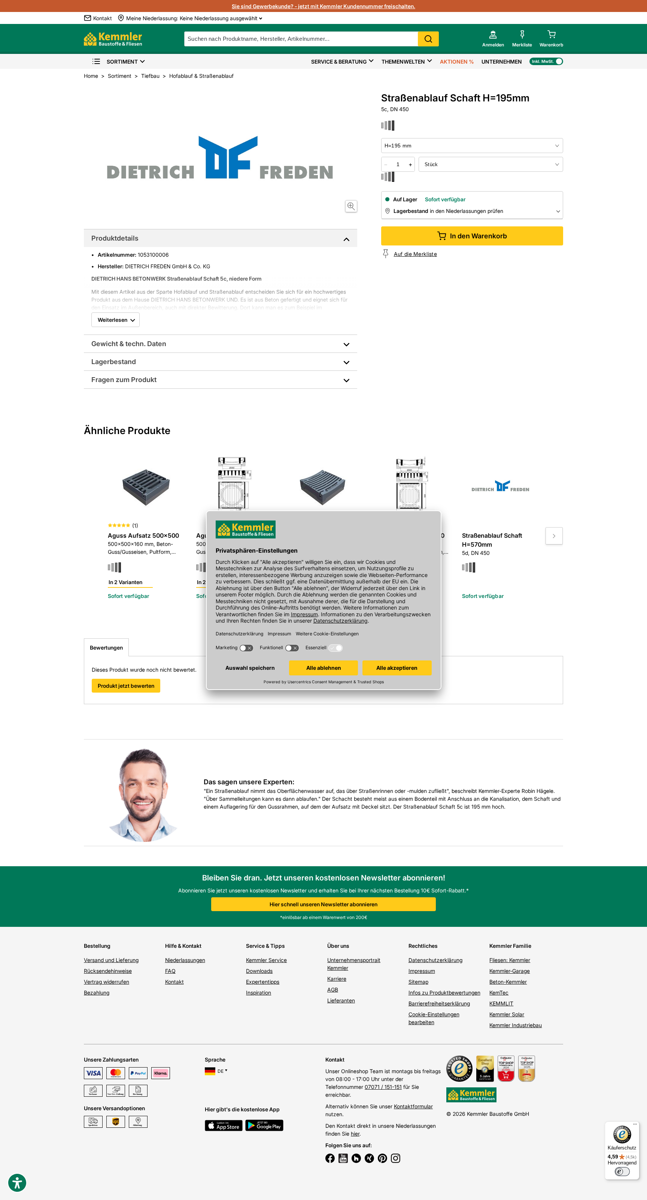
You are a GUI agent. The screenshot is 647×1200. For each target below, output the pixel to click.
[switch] (622, 1171)
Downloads (259, 971)
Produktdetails (115, 238)
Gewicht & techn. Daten (128, 344)
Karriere (336, 978)
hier (355, 1133)
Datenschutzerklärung (435, 960)
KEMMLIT (501, 1003)
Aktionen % (457, 61)
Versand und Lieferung (111, 960)
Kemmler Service (266, 960)
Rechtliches (423, 946)
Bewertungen (106, 647)
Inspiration (258, 992)
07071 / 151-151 (383, 1087)
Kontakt (174, 981)
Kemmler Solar (506, 1014)
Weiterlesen (112, 320)
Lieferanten (341, 1000)
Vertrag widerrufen (106, 981)
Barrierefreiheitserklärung (439, 1003)
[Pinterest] (382, 1159)
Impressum (421, 971)
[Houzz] (356, 1159)
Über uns (338, 946)
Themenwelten (403, 61)
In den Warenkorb (478, 236)
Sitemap (418, 981)
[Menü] (635, 1125)
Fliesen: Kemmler (509, 960)
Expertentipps (262, 981)
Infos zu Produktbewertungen (444, 992)
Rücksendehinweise (108, 971)
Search (428, 38)
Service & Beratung (339, 61)
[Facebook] (330, 1159)
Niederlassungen (185, 960)
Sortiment (122, 61)
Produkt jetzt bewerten (126, 686)
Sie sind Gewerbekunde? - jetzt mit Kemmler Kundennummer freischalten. (323, 6)
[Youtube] (343, 1159)
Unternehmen (502, 61)
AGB (332, 989)
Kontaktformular (413, 1106)
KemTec (498, 992)
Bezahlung (96, 992)
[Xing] (369, 1159)
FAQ (170, 971)
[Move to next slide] (554, 535)
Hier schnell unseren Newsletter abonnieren (323, 904)
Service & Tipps (265, 946)
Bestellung (97, 946)
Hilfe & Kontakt (183, 946)
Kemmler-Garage (509, 971)
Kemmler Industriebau (515, 1025)
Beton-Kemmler (508, 981)
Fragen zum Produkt (124, 380)
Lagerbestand (113, 362)
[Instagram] (395, 1159)
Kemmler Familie (510, 946)
